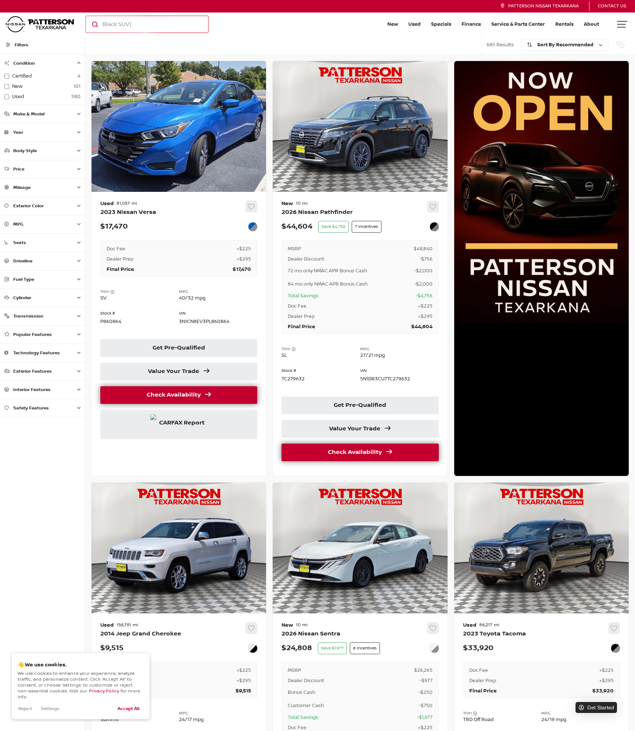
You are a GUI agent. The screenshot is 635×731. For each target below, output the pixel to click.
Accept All (128, 709)
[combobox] (140, 24)
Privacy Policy (104, 691)
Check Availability (174, 395)
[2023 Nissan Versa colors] (252, 226)
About (591, 24)
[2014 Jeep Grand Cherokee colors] (252, 648)
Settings (50, 709)
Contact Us (612, 6)
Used (414, 24)
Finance (471, 24)
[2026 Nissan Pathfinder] (360, 334)
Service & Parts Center (518, 24)
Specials (441, 24)
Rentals (564, 24)
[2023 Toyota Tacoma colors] (615, 648)
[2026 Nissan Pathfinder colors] (434, 226)
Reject (25, 709)
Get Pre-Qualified (179, 348)
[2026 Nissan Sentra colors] (434, 648)
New (392, 24)
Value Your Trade (173, 371)
